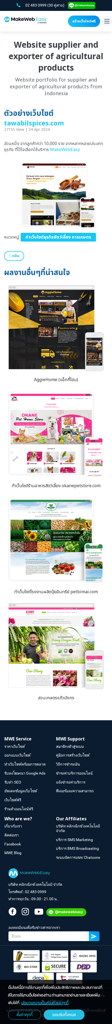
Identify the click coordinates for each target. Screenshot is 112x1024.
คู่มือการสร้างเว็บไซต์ (72, 755)
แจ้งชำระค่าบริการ (70, 782)
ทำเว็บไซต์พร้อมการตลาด (25, 764)
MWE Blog (12, 853)
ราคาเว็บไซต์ (14, 746)
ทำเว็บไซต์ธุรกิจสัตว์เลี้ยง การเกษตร (58, 237)
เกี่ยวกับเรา (13, 826)
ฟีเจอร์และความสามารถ (75, 791)
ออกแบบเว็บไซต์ (17, 755)
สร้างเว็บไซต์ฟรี (84, 21)
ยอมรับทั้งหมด (64, 1014)
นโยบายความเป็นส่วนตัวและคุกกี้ (45, 1002)
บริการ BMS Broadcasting (77, 848)
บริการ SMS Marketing (74, 840)
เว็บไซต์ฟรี (12, 800)
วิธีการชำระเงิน (68, 764)
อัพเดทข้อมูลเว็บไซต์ (20, 791)
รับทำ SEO (12, 782)
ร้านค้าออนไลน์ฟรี (18, 809)
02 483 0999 (36, 5)
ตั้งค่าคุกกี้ (25, 1014)
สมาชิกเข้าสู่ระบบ (70, 746)
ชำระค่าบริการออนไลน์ (74, 773)
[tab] (30, 739)
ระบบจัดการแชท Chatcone (78, 857)
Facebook (12, 844)
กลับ (15, 256)
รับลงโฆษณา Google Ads (24, 773)
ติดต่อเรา (11, 835)
